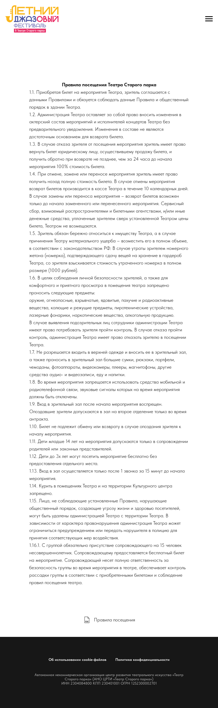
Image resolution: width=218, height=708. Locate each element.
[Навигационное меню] (209, 19)
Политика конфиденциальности (142, 659)
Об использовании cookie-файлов (77, 659)
